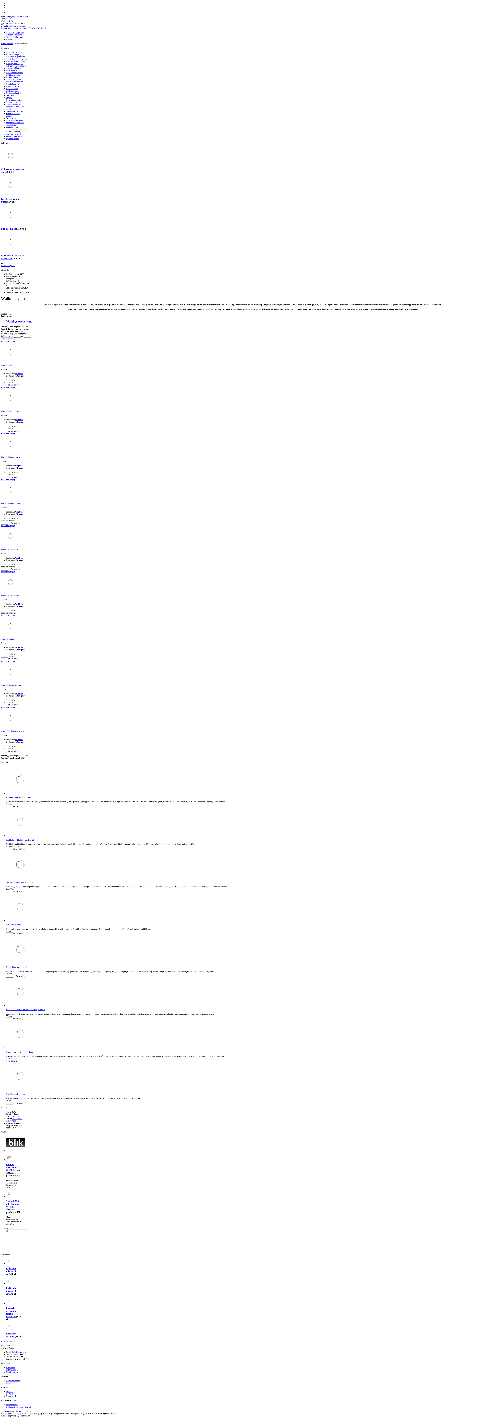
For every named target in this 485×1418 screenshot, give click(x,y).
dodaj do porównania (9, 380)
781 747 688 (11, 1121)
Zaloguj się (10, 16)
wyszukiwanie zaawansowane (13, 26)
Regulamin (10, 1367)
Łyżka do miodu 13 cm (11, 1271)
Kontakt (9, 39)
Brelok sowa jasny (13, 925)
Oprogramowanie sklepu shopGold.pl (16, 1411)
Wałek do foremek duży (10, 503)
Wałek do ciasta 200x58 (10, 549)
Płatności (9, 1391)
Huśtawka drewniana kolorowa (18, 797)
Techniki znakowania (14, 37)
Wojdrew (19, 373)
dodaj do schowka (8, 382)
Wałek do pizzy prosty (10, 411)
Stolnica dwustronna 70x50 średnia (13, 1167)
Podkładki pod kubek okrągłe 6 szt (20, 840)
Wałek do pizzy (7, 365)
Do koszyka (15, 385)
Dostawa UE (11, 1396)
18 (22, 331)
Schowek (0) (6, 19)
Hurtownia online (13, 1381)
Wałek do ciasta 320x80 (10, 595)
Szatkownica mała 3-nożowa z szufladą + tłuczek (25, 1010)
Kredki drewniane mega (15, 1094)
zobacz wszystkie (8, 266)
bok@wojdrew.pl (19, 1352)
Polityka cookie (12, 1370)
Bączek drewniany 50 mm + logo (19, 1052)
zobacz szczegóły (8, 341)
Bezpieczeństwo (12, 1372)
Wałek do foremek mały (10, 457)
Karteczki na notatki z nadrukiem (19, 967)
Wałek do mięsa (7, 639)
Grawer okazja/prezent (15, 32)
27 (24, 331)
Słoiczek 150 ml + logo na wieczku (12, 1204)
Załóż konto (23, 16)
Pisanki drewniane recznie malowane (11, 1312)
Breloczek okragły (11, 1335)
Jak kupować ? (12, 1405)
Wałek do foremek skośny (11, 685)
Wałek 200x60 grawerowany (12, 731)
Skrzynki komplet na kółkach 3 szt (20, 882)
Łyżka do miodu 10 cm (11, 1291)
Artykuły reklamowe (14, 35)
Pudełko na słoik (9, 228)
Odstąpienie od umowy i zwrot (18, 1407)
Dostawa (9, 1394)
